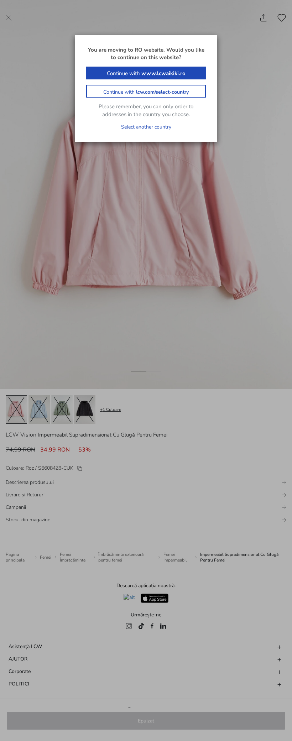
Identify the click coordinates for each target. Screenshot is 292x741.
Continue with (146, 73)
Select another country (146, 127)
